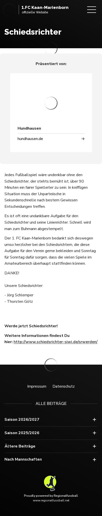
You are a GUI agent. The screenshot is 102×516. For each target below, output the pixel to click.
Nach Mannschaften (23, 459)
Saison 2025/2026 (21, 433)
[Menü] (91, 9)
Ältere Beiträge (19, 446)
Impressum (36, 386)
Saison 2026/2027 (21, 419)
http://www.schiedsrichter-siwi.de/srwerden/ (56, 342)
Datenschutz (63, 386)
